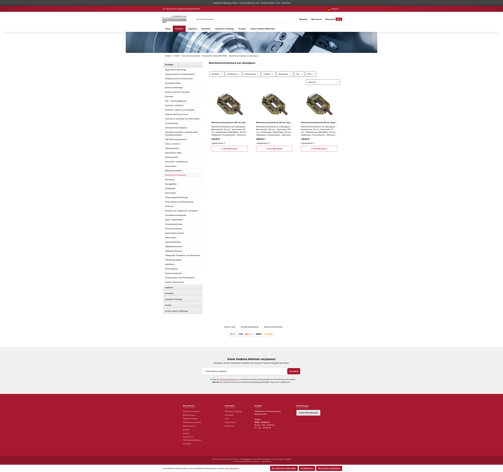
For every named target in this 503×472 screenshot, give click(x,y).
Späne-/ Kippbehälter (174, 220)
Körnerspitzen (171, 166)
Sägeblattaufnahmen (173, 246)
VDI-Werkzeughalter (173, 260)
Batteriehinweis (189, 415)
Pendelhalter (170, 188)
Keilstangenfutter (172, 148)
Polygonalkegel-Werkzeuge (176, 197)
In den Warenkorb (229, 149)
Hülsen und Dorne (172, 144)
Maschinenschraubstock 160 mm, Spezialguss (274, 122)
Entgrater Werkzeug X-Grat (176, 114)
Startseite (168, 56)
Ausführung (232, 74)
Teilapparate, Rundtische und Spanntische (182, 255)
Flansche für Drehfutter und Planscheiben (182, 119)
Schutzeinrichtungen (173, 229)
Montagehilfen (171, 184)
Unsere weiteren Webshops (176, 311)
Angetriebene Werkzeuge (175, 70)
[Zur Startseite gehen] (174, 19)
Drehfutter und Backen (174, 105)
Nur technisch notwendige (284, 468)
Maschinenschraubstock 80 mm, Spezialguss (319, 122)
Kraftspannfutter (171, 157)
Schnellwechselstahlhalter (175, 215)
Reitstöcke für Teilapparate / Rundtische (181, 211)
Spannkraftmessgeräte (174, 233)
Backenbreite (250, 74)
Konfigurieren (307, 468)
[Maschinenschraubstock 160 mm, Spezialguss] (274, 103)
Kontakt (168, 305)
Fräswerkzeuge (171, 123)
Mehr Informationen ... (232, 468)
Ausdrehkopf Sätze (173, 83)
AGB (264, 379)
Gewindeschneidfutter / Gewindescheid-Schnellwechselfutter (181, 133)
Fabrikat (267, 74)
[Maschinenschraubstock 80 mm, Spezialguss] (319, 103)
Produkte (169, 65)
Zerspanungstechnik (173, 273)
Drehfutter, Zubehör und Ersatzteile (179, 110)
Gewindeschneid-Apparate (176, 128)
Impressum (229, 426)
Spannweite (283, 74)
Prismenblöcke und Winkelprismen (179, 202)
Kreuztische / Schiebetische (176, 162)
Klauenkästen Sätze (173, 153)
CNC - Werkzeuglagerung (175, 101)
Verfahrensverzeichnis (192, 422)
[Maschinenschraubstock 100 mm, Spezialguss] (229, 103)
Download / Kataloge (173, 299)
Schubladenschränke (173, 224)
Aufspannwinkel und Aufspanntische (180, 74)
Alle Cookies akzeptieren (329, 468)
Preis (309, 74)
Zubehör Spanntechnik (174, 282)
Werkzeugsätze (171, 269)
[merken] (246, 92)
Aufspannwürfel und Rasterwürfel (179, 79)
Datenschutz (230, 422)
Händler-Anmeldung (191, 411)
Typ (297, 74)
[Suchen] (286, 19)
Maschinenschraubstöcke (175, 175)
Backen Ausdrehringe (174, 87)
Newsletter (229, 415)
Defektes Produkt (190, 419)
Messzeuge (170, 179)
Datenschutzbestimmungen (229, 379)
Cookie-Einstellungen (308, 413)
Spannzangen (171, 237)
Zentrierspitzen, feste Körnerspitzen (180, 278)
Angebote (169, 287)
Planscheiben (170, 193)
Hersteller (215, 74)
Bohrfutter (169, 96)
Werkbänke (169, 264)
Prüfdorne (169, 206)
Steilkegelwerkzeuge (173, 251)
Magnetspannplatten (173, 171)
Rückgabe (187, 444)
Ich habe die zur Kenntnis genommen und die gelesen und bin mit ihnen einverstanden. (253, 379)
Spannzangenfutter (173, 242)
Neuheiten (169, 293)
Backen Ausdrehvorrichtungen (177, 92)
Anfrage (186, 433)
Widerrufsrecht (189, 426)
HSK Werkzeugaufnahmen (176, 139)
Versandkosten (247, 459)
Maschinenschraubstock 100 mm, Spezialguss (229, 122)
